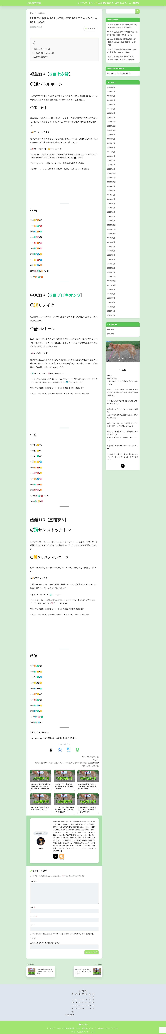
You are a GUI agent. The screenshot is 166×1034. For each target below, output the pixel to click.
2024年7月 (111, 195)
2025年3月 (111, 160)
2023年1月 (111, 272)
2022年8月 (111, 294)
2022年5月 (111, 307)
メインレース (51, 763)
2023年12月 (111, 225)
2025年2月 (111, 165)
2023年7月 (111, 246)
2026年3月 (111, 109)
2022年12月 (111, 277)
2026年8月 (111, 87)
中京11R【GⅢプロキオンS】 (44, 53)
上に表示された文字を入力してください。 (45, 943)
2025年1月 (111, 169)
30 (93, 1009)
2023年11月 (111, 229)
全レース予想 (88, 763)
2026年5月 (111, 100)
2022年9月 (111, 289)
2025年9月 (111, 135)
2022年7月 (111, 298)
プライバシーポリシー (112, 1028)
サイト (32, 925)
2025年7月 (111, 143)
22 (90, 1006)
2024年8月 (111, 191)
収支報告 (110, 329)
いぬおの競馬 (34, 3)
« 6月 (67, 1015)
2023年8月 (111, 242)
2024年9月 (111, 186)
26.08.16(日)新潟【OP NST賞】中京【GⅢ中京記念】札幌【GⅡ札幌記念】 (121, 58)
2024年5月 (111, 203)
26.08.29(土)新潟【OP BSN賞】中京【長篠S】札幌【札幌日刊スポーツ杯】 (122, 33)
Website (62, 859)
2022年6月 (111, 302)
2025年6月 (111, 148)
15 (90, 1003)
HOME (84, 1024)
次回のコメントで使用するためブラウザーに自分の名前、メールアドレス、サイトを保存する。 (64, 934)
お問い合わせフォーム (123, 3)
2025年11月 (111, 126)
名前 (33, 907)
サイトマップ (82, 3)
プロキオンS (40, 763)
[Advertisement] (64, 186)
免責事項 (136, 3)
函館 (96, 763)
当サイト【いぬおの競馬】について (101, 3)
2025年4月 (111, 156)
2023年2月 (111, 268)
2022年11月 (111, 281)
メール (33, 916)
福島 (83, 766)
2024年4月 (111, 208)
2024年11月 (111, 178)
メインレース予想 (64, 763)
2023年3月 (111, 264)
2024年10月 (111, 182)
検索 (137, 11)
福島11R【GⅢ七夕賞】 (42, 49)
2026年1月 (111, 117)
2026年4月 (111, 104)
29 (90, 1009)
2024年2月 (111, 216)
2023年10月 (111, 234)
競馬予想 (95, 757)
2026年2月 (111, 113)
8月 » (72, 1015)
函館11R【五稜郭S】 (41, 57)
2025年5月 (111, 152)
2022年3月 (111, 315)
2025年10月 (111, 130)
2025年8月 (111, 139)
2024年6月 (111, 199)
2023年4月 (111, 259)
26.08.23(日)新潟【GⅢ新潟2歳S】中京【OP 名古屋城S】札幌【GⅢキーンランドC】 (122, 42)
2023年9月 (111, 238)
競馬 (88, 766)
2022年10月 (111, 285)
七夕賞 (74, 763)
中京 (80, 763)
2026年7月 (111, 91)
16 (93, 1003)
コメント (34, 881)
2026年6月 (111, 96)
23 (93, 1006)
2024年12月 (111, 173)
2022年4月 (111, 311)
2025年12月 (111, 122)
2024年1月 (111, 221)
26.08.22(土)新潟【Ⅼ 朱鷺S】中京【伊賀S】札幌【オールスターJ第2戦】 (122, 51)
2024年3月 (111, 212)
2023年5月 (111, 255)
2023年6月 (111, 251)
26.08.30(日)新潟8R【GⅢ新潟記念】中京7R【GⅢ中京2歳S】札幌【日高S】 (122, 26)
